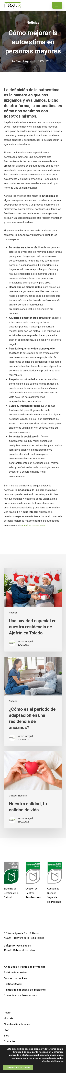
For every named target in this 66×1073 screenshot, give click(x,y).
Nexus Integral (23, 61)
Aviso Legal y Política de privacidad (25, 967)
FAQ (6, 1030)
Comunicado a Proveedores (20, 995)
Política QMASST (14, 984)
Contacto (9, 1041)
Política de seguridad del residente (25, 990)
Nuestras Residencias (17, 1024)
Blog (6, 1035)
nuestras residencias (33, 525)
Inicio (7, 1012)
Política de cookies (15, 972)
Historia (8, 1018)
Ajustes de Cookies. (52, 1061)
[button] (57, 5)
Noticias (33, 22)
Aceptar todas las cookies (18, 1067)
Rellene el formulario (24, 950)
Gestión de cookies (15, 978)
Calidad (13, 795)
